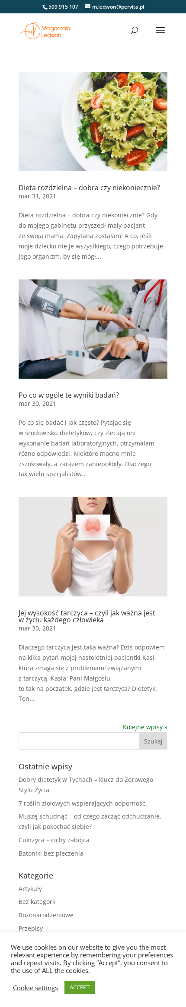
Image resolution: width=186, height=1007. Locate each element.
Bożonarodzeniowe (46, 915)
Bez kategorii (37, 901)
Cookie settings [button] (35, 987)
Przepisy (31, 928)
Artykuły (30, 889)
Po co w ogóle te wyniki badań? (69, 395)
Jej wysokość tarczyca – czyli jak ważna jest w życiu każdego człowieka (87, 616)
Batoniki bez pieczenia (51, 853)
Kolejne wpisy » (145, 727)
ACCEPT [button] (80, 987)
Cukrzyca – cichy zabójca (54, 840)
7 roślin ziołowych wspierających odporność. (83, 803)
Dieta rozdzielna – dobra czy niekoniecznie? (89, 187)
